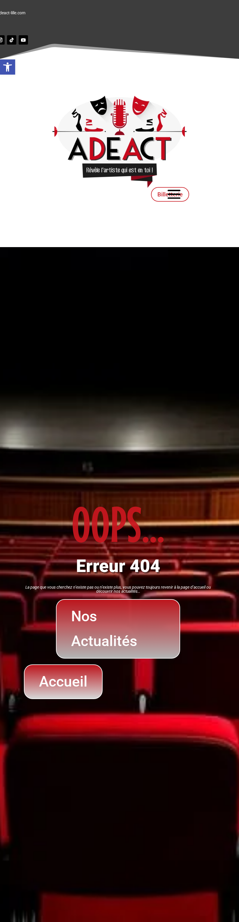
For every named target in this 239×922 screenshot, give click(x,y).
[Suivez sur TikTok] (11, 40)
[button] (7, 67)
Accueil (63, 681)
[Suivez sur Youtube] (23, 40)
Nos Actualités (104, 629)
